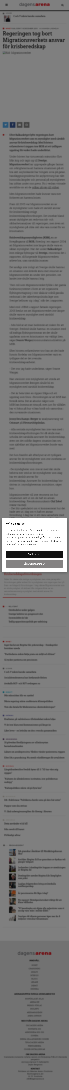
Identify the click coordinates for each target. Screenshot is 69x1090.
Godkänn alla (34, 554)
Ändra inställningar (34, 564)
